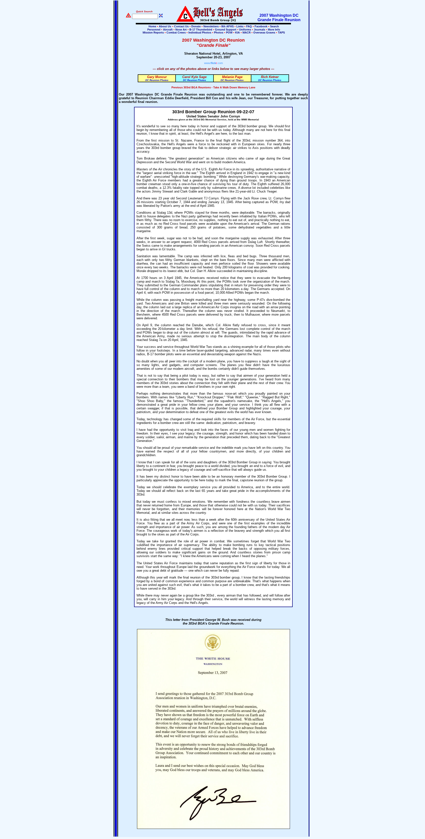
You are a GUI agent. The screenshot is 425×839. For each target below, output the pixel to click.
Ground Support (225, 29)
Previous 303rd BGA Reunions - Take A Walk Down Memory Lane (213, 87)
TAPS (281, 32)
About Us (164, 26)
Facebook (261, 26)
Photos (218, 32)
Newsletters (211, 26)
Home (152, 26)
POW (229, 32)
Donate (196, 26)
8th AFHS (227, 26)
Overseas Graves (264, 32)
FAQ (249, 26)
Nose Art (181, 29)
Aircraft (167, 29)
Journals (259, 29)
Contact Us (181, 26)
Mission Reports (153, 32)
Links (240, 26)
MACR (246, 32)
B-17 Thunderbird (201, 29)
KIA (237, 32)
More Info (273, 29)
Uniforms (245, 29)
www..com (213, 63)
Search (274, 26)
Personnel (154, 29)
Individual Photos (200, 32)
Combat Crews (176, 32)
